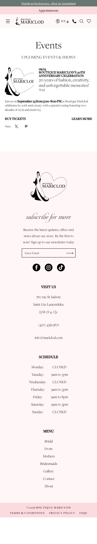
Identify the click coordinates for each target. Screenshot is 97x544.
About (48, 486)
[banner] (29, 21)
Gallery (48, 471)
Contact (48, 478)
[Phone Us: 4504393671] (74, 21)
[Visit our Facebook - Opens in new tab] (36, 267)
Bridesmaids (48, 463)
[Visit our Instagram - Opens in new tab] (49, 267)
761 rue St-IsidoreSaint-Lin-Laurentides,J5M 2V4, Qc (48, 304)
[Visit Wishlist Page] (89, 21)
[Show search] (81, 21)
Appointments (48, 10)
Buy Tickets (15, 118)
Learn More (82, 118)
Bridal (48, 441)
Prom (48, 448)
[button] (8, 21)
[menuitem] (8, 21)
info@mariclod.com (49, 337)
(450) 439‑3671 (48, 324)
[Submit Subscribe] (71, 252)
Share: (8, 126)
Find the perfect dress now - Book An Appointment (48, 3)
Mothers (49, 456)
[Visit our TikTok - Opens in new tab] (61, 267)
